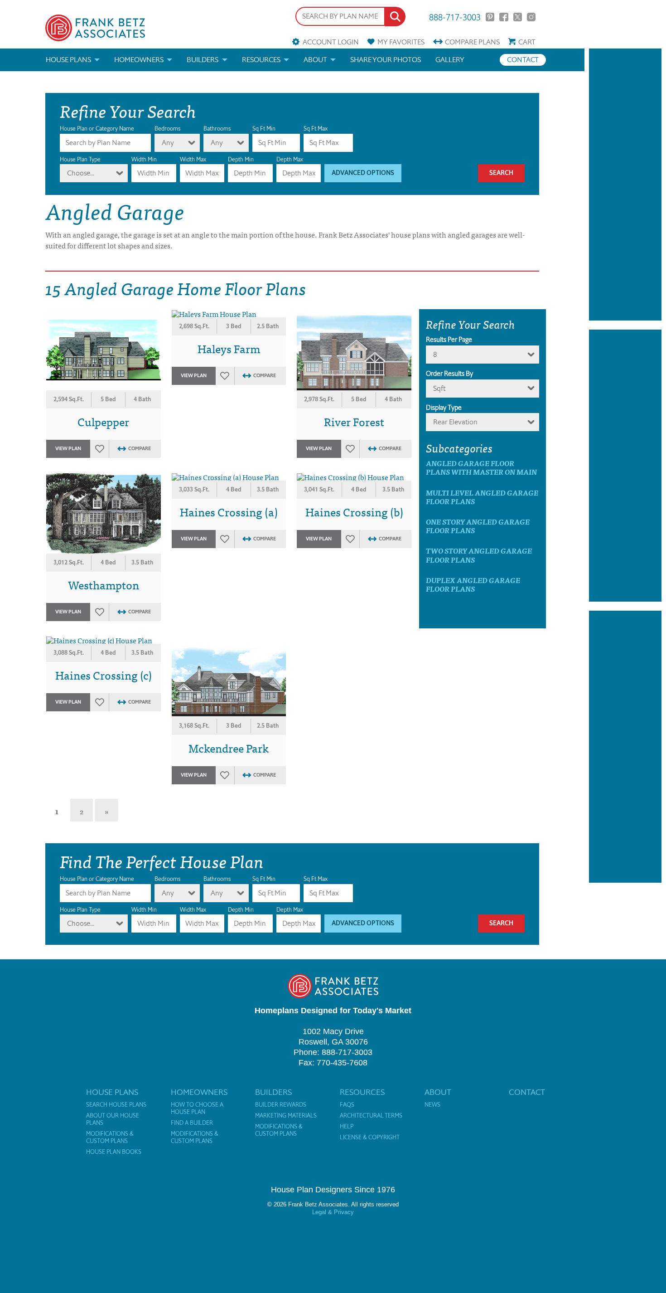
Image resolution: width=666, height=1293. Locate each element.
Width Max (193, 159)
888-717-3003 (455, 16)
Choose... (80, 173)
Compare (472, 42)
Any (168, 142)
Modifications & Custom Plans (110, 1137)
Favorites (401, 42)
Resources (261, 59)
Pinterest (490, 17)
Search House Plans (116, 1104)
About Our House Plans (112, 1119)
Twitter (517, 17)
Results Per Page (449, 339)
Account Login (330, 42)
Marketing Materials (286, 1115)
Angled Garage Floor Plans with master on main (481, 467)
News (432, 1104)
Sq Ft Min (263, 128)
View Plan (68, 448)
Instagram (531, 17)
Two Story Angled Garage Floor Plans (479, 555)
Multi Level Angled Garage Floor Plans (482, 497)
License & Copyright (370, 1137)
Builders (202, 59)
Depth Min (241, 159)
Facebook (503, 17)
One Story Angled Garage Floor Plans (478, 526)
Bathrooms (217, 128)
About (315, 59)
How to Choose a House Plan (197, 1108)
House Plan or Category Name (97, 128)
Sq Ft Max (316, 128)
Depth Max (289, 159)
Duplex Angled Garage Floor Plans (473, 584)
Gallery (449, 59)
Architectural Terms (371, 1115)
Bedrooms (167, 128)
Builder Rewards (280, 1104)
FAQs (347, 1104)
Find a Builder (192, 1123)
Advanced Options (363, 173)
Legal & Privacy (333, 1212)
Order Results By (449, 373)
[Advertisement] (625, 185)
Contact (523, 59)
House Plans (68, 59)
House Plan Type (80, 159)
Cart (527, 42)
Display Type (444, 407)
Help (346, 1126)
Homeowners (139, 59)
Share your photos (385, 59)
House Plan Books (113, 1152)
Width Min (144, 159)
